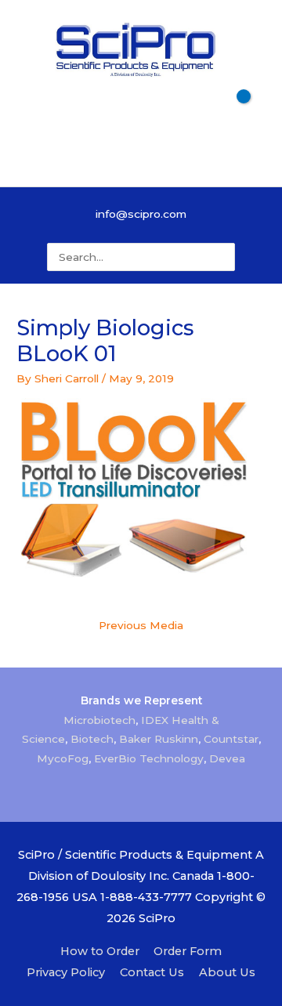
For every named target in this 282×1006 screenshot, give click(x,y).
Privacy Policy (66, 972)
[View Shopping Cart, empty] (140, 113)
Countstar (231, 739)
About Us (227, 972)
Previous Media (141, 625)
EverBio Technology (149, 758)
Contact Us (152, 972)
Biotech (92, 739)
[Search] (226, 257)
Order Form (188, 951)
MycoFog (63, 758)
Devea (227, 758)
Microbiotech (99, 720)
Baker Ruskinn (158, 739)
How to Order (99, 951)
